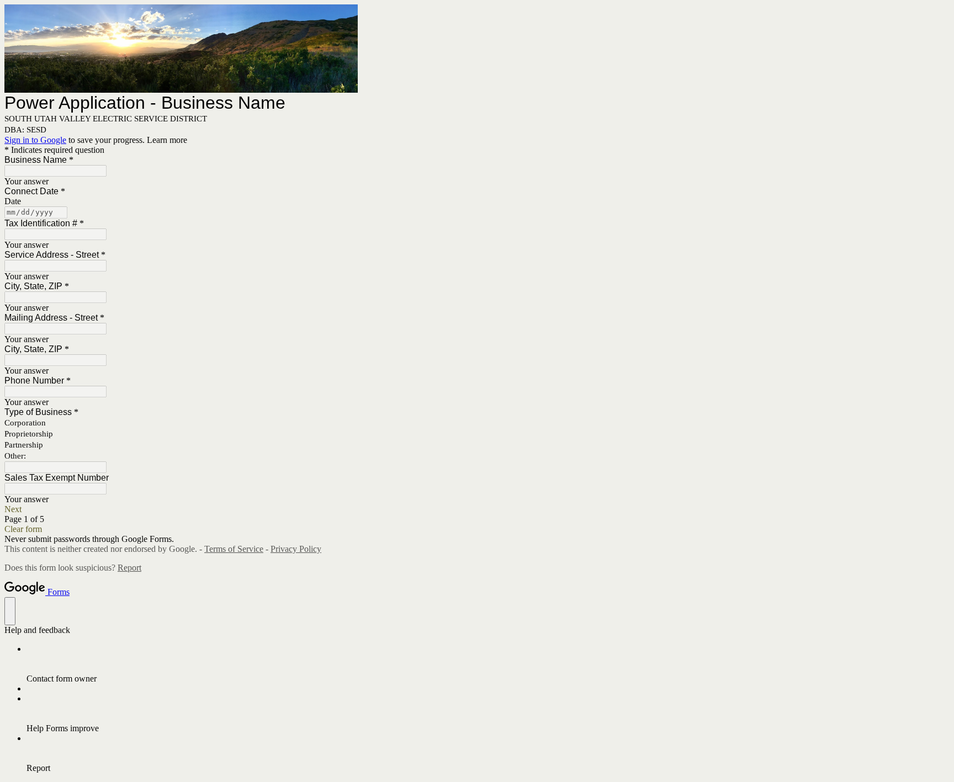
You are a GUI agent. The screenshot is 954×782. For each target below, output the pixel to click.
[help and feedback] (9, 611)
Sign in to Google (35, 140)
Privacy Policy (296, 549)
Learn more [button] (167, 140)
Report (129, 567)
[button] (477, 509)
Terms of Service (233, 549)
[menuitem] (488, 664)
